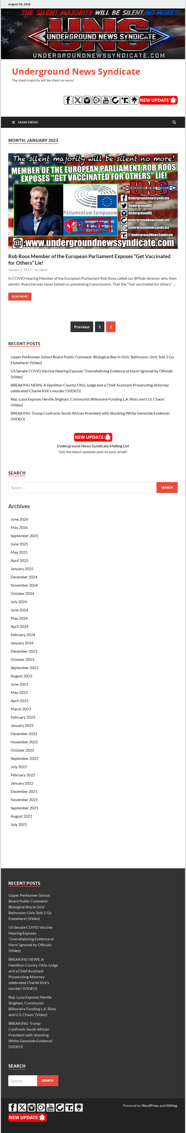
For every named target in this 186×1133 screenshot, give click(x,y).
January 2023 (22, 725)
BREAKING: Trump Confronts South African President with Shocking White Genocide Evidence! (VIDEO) (30, 1035)
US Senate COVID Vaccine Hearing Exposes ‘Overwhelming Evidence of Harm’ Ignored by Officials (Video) (31, 939)
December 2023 (24, 651)
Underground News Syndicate (76, 71)
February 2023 (23, 717)
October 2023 (22, 659)
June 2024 (19, 610)
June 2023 (19, 684)
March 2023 (21, 708)
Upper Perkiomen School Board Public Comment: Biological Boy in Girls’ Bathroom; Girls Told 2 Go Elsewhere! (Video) (30, 907)
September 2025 (24, 535)
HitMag (171, 1105)
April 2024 (19, 626)
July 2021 (19, 824)
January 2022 (22, 783)
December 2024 (24, 577)
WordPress (150, 1105)
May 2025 (19, 552)
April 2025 (19, 560)
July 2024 (19, 601)
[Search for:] (93, 487)
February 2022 (23, 774)
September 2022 (24, 758)
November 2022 (24, 741)
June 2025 (19, 544)
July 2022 (19, 766)
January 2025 (22, 568)
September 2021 (24, 807)
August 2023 (21, 675)
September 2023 (24, 667)
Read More (18, 295)
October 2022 (22, 750)
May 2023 (19, 692)
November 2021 (24, 799)
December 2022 (24, 733)
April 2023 (19, 700)
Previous (82, 326)
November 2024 (24, 585)
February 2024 (23, 634)
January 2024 (22, 642)
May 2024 (19, 618)
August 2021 (21, 816)
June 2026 (19, 519)
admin (43, 270)
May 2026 (19, 527)
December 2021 (24, 791)
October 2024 (22, 593)
